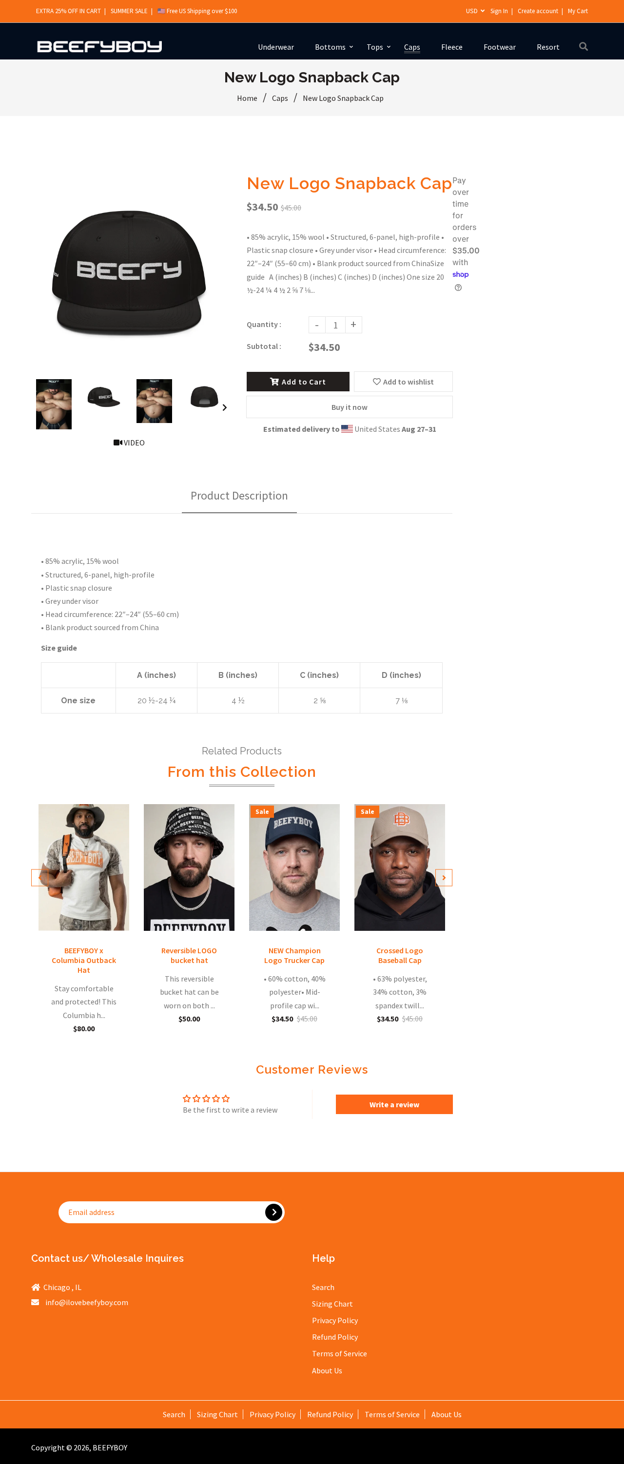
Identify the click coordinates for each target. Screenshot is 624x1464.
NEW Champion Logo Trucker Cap (294, 955)
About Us (327, 1370)
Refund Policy (335, 1337)
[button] (195, 1373)
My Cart (578, 11)
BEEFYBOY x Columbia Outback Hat (84, 960)
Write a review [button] (394, 1104)
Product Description (239, 495)
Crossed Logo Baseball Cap (399, 955)
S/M (394, 917)
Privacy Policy (335, 1320)
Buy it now (350, 407)
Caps (280, 98)
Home (247, 98)
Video (133, 442)
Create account (538, 11)
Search (323, 1287)
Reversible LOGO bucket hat (189, 955)
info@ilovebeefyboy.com (86, 1302)
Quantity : (264, 324)
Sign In (499, 11)
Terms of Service (339, 1353)
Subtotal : (264, 346)
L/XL (412, 917)
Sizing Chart (332, 1304)
